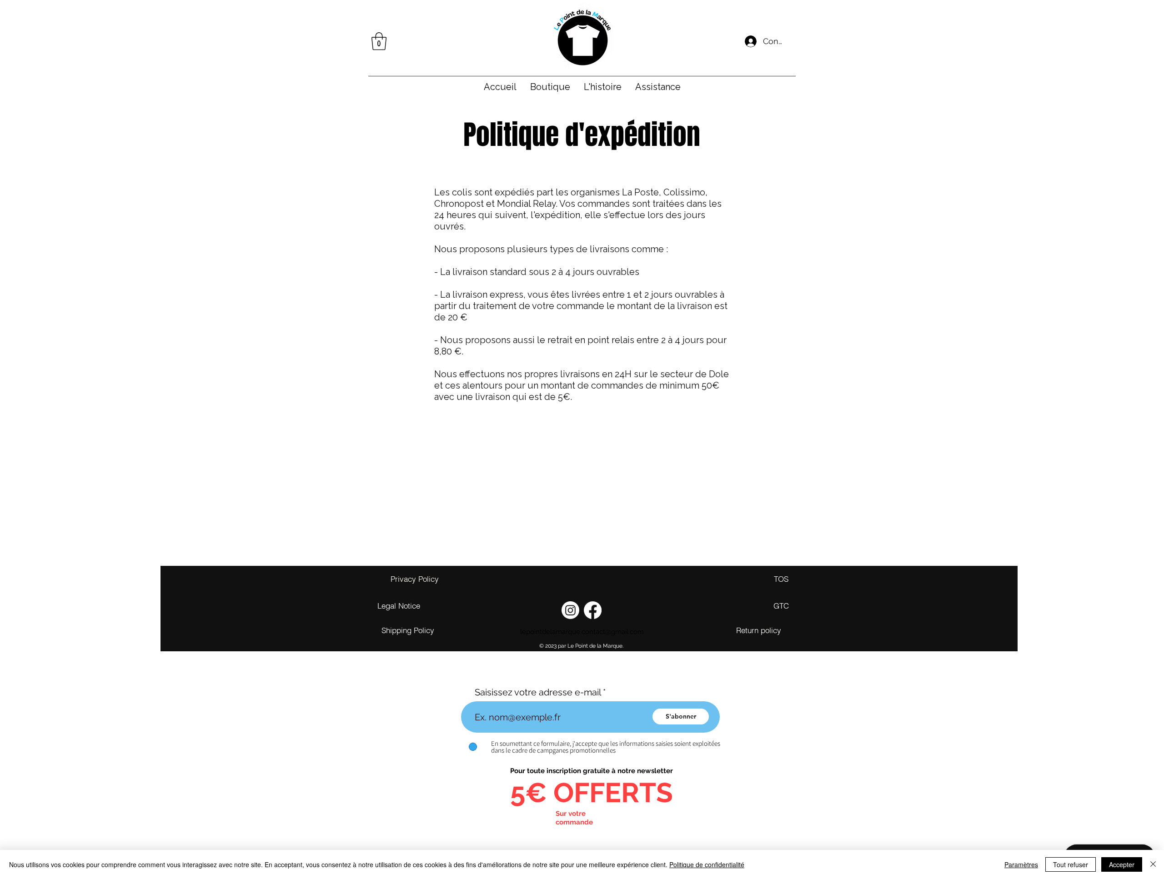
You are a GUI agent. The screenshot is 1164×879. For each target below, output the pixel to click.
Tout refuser (1070, 864)
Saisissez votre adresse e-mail (538, 692)
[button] (378, 41)
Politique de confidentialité (706, 864)
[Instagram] (570, 610)
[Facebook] (593, 610)
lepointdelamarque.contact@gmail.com (582, 632)
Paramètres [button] (1021, 864)
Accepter (1121, 864)
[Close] (1153, 864)
